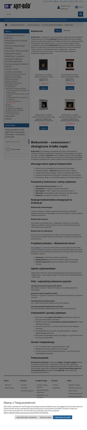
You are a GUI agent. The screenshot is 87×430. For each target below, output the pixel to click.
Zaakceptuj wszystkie (63, 417)
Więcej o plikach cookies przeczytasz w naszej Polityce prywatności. (26, 413)
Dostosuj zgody (45, 417)
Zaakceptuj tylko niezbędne (26, 417)
